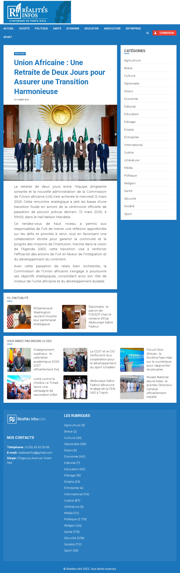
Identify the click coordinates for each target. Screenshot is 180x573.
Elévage (130, 122)
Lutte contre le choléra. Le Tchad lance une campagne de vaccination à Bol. (46, 386)
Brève (128, 68)
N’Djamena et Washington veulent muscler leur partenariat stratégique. (45, 316)
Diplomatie (20, 54)
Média (128, 168)
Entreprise (133, 28)
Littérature (131, 160)
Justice (129, 152)
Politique (41, 28)
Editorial (130, 106)
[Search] (147, 33)
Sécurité (130, 198)
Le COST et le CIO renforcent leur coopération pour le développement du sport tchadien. (103, 359)
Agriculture (112, 28)
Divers (128, 91)
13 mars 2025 (22, 100)
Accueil (9, 28)
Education (92, 28)
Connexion (167, 33)
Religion (130, 183)
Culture (129, 75)
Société (24, 28)
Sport (8, 37)
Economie (72, 28)
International (133, 145)
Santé (57, 28)
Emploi (129, 129)
